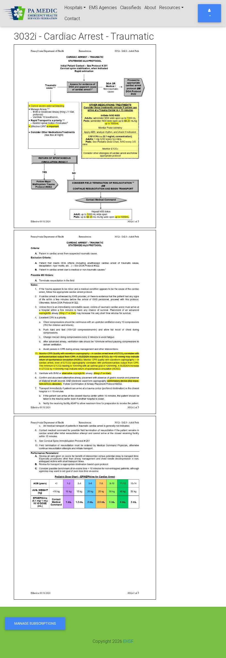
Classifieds (130, 7)
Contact (72, 18)
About (150, 7)
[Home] (30, 13)
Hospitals (73, 7)
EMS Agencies (103, 7)
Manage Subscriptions (35, 623)
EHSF (128, 641)
